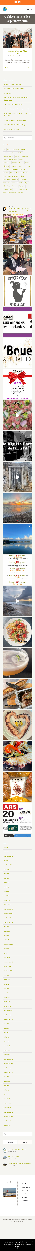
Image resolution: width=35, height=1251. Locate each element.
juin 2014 (6, 1085)
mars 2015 (7, 1046)
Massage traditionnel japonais (12, 84)
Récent (25, 1142)
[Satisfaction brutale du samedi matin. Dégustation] (17, 694)
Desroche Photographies (21, 1219)
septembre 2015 (8, 1019)
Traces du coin (7, 189)
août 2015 (6, 1024)
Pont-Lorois (24, 173)
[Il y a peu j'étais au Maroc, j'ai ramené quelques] (17, 787)
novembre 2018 (8, 913)
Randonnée (6, 179)
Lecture (27, 163)
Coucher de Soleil (8, 156)
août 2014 (6, 1077)
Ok (17, 1248)
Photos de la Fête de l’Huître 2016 (17, 36)
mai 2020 (6, 874)
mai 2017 (6, 949)
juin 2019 (6, 887)
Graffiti (21, 159)
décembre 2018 (8, 909)
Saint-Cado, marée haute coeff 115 (14, 104)
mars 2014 (7, 1099)
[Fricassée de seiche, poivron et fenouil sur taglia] (17, 632)
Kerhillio (14, 163)
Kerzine (21, 163)
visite (4, 193)
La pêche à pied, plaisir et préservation (19, 1163)
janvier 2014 (7, 1108)
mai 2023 (6, 847)
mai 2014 (6, 1090)
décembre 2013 (8, 1112)
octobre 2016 (7, 966)
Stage (26, 183)
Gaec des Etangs (12, 159)
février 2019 (7, 904)
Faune (17, 156)
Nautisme (6, 169)
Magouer (13, 166)
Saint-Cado (6, 183)
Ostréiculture (14, 169)
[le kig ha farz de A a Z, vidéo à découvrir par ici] (17, 446)
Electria (12, 56)
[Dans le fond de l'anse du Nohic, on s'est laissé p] (17, 539)
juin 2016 (6, 984)
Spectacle (19, 183)
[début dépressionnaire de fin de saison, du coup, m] (17, 601)
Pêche (22, 176)
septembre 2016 (8, 971)
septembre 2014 (8, 1072)
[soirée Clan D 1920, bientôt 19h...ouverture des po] (17, 260)
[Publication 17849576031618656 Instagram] (17, 353)
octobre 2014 (7, 1068)
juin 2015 (6, 1032)
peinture (22, 169)
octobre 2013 (7, 1121)
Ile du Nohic (6, 163)
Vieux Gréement (23, 189)
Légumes (6, 166)
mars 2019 (7, 900)
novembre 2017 (8, 944)
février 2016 (7, 1002)
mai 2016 (6, 988)
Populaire (10, 1142)
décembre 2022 (8, 856)
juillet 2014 (7, 1081)
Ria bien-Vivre (23, 179)
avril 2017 (6, 953)
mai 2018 (6, 940)
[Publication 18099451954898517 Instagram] (17, 322)
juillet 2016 (7, 979)
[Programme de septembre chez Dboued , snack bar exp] (17, 570)
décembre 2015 (8, 1010)
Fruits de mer (24, 156)
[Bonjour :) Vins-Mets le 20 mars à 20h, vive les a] (17, 818)
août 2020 (7, 869)
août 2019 (6, 878)
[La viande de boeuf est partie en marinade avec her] (17, 415)
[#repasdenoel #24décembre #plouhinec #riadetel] (17, 384)
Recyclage (15, 179)
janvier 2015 (7, 1055)
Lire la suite (8, 67)
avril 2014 (6, 1094)
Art (4, 149)
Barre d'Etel (16, 149)
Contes (20, 153)
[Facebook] (7, 1182)
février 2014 (7, 1103)
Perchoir (5, 173)
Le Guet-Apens (8, 93)
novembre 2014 (8, 1063)
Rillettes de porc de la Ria (11, 129)
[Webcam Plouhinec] (5, 1157)
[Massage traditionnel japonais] (5, 1149)
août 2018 (6, 927)
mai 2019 (6, 891)
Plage (17, 173)
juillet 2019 (7, 882)
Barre (8, 149)
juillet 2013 (7, 1125)
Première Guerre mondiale (10, 176)
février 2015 (7, 1050)
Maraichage (27, 166)
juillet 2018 (7, 931)
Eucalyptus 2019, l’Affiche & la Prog (14, 125)
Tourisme (22, 186)
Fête (4, 159)
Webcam (20, 193)
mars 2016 (7, 997)
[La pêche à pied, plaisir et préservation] (5, 1165)
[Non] (33, 1245)
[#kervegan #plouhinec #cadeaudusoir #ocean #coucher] (17, 508)
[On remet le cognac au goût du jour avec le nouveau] (17, 663)
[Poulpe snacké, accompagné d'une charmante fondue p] (17, 756)
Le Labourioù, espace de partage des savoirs (17, 109)
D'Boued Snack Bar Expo (18, 1221)
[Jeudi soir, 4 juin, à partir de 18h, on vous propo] (17, 291)
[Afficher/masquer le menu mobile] (31, 10)
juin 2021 (6, 860)
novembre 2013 (8, 1116)
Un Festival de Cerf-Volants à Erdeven (15, 120)
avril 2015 (6, 1041)
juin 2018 (6, 935)
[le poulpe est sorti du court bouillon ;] (17, 725)
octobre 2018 (7, 918)
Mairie (19, 166)
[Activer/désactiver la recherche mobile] (28, 10)
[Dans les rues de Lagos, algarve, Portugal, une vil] (17, 477)
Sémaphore (6, 186)
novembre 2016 (8, 962)
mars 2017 (7, 957)
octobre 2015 (7, 1015)
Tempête (14, 186)
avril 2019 (6, 896)
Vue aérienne (12, 193)
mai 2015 (6, 1037)
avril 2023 (6, 851)
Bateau (23, 149)
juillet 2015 (7, 1028)
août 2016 (6, 975)
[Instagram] (10, 1182)
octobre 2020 (8, 865)
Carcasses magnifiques (9, 153)
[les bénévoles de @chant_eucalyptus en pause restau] (17, 229)
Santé (13, 183)
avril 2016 (6, 993)
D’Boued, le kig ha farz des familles (14, 88)
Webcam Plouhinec (14, 1156)
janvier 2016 (7, 1006)
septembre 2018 (8, 922)
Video (15, 189)
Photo (12, 173)
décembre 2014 (8, 1059)
